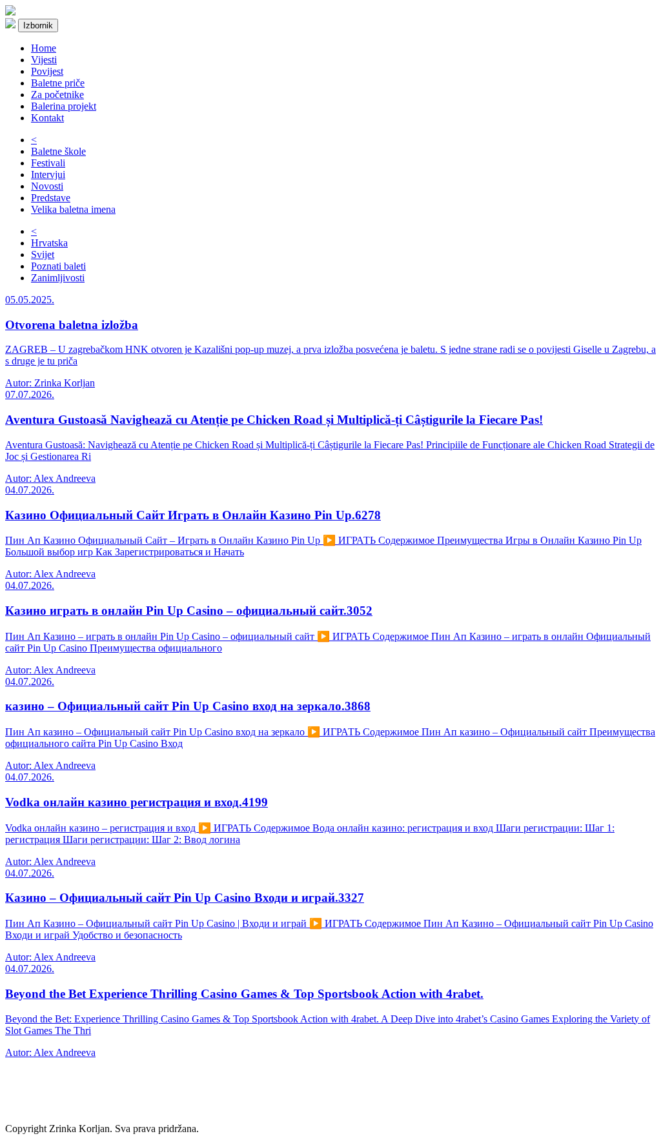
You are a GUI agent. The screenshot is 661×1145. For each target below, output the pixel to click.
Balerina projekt (63, 106)
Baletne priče (58, 82)
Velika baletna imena (73, 209)
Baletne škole (58, 151)
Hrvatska (49, 242)
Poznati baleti (58, 266)
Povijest (47, 71)
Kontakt (47, 117)
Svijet (42, 254)
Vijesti (44, 59)
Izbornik (38, 25)
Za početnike (57, 94)
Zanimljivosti (58, 277)
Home (43, 48)
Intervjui (48, 174)
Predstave (50, 197)
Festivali (48, 162)
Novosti (47, 186)
